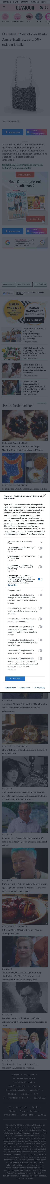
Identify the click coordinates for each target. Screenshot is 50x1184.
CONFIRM (15, 679)
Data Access (25, 688)
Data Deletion (10, 688)
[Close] (45, 496)
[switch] (40, 548)
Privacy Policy (39, 688)
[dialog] (25, 592)
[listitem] (25, 542)
